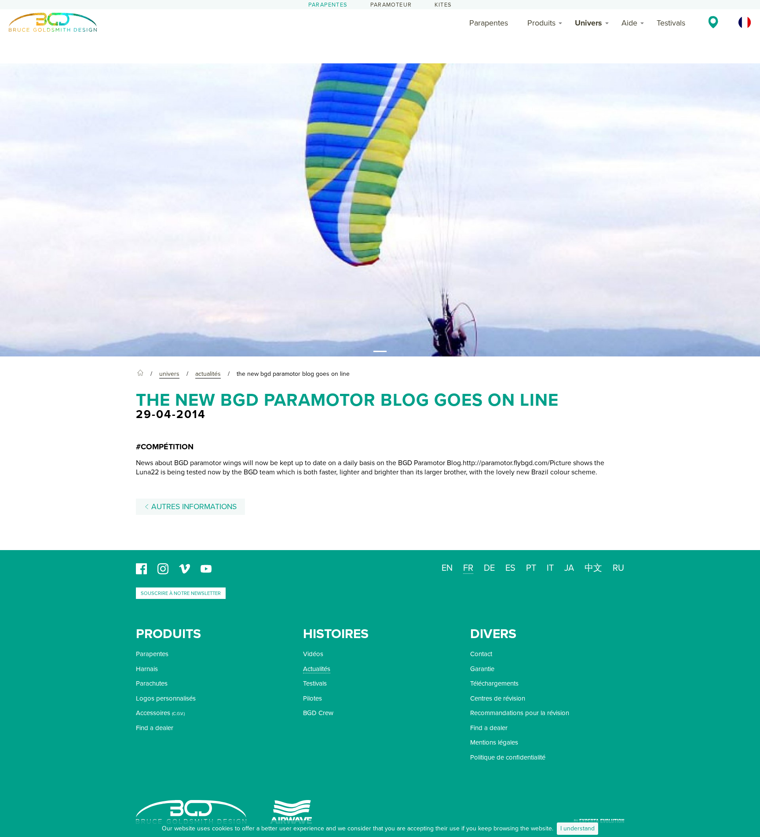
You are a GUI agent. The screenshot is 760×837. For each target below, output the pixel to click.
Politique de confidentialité (507, 757)
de (489, 568)
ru (618, 568)
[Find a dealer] (713, 22)
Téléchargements (494, 683)
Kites (443, 4)
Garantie (482, 669)
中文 (593, 568)
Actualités (316, 669)
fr (468, 568)
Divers (493, 634)
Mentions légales (494, 742)
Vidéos (313, 654)
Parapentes (327, 4)
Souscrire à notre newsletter (181, 593)
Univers (588, 23)
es (510, 568)
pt (531, 568)
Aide (629, 23)
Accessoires (153, 713)
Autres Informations (193, 506)
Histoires (336, 634)
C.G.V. (178, 713)
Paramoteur (391, 4)
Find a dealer (154, 728)
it (550, 568)
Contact (481, 654)
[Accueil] (140, 374)
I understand (577, 828)
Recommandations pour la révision (519, 713)
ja (569, 568)
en (447, 568)
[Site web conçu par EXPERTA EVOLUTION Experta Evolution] (599, 818)
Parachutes (152, 683)
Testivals (671, 23)
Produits (541, 23)
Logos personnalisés (166, 698)
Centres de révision (497, 698)
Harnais (147, 669)
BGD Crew (318, 713)
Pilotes (312, 698)
